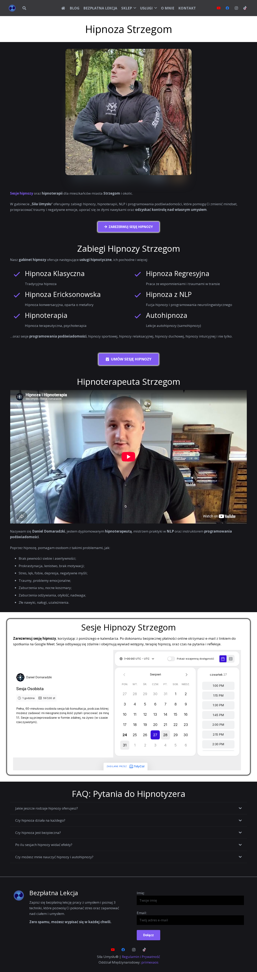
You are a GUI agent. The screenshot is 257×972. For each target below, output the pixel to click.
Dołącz (148, 935)
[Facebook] (227, 8)
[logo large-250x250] (12, 8)
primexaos (149, 962)
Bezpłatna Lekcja (53, 893)
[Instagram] (236, 8)
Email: (142, 912)
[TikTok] (245, 8)
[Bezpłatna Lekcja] (21, 895)
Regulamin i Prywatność (141, 956)
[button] (24, 8)
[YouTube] (218, 8)
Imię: (141, 893)
